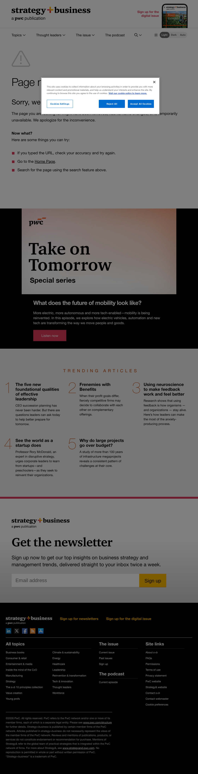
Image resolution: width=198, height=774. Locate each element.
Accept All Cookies (141, 103)
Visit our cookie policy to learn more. (128, 93)
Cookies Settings (59, 103)
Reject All (112, 103)
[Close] (154, 82)
